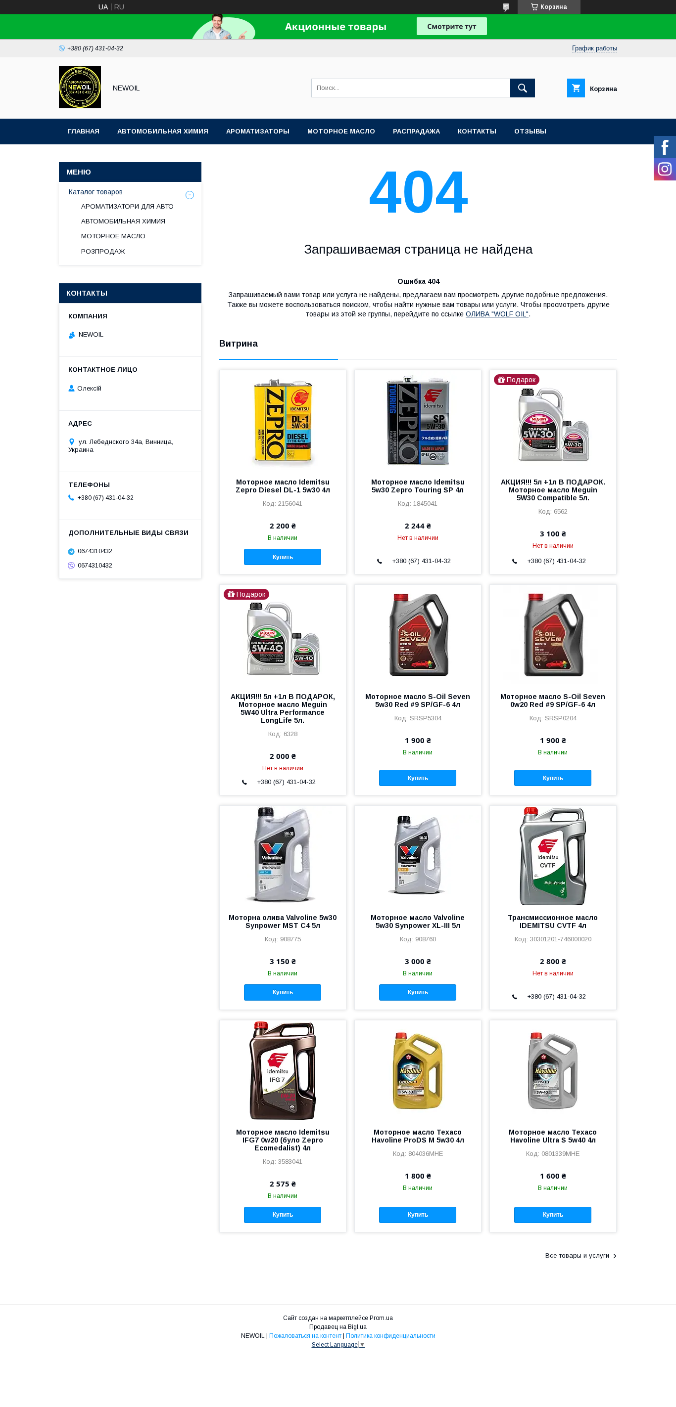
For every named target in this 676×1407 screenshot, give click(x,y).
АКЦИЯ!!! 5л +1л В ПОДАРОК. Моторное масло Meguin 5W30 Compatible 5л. (553, 490)
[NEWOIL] (80, 106)
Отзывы (530, 131)
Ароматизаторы (258, 131)
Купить (283, 557)
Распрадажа (416, 131)
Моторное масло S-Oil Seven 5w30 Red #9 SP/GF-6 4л (417, 700)
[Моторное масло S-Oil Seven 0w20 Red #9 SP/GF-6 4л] (553, 634)
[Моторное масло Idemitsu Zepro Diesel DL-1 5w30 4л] (283, 419)
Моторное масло (341, 131)
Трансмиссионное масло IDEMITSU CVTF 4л (553, 921)
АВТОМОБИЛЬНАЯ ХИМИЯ (123, 221)
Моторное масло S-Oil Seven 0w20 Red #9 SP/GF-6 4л (552, 700)
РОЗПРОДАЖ (103, 251)
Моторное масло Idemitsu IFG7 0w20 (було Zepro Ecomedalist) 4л (283, 1140)
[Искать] (522, 88)
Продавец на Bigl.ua (338, 1326)
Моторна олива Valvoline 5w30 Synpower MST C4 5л (283, 921)
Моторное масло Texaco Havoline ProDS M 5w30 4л (418, 1136)
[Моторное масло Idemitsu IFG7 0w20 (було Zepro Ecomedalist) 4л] (283, 1069)
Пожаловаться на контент (305, 1335)
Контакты (477, 131)
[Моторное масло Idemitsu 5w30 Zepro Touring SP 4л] (418, 419)
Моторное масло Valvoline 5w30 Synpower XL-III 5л (418, 921)
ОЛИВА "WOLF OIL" (497, 314)
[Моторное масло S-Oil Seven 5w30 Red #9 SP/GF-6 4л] (418, 634)
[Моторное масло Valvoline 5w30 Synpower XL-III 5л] (418, 855)
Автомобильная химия (162, 131)
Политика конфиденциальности (390, 1335)
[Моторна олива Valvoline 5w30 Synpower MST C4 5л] (283, 855)
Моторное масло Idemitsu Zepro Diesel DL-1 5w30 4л (283, 486)
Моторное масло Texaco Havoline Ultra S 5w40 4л (553, 1136)
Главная (83, 131)
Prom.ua (381, 1318)
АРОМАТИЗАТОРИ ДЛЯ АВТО (127, 206)
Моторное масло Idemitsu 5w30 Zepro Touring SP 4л (418, 486)
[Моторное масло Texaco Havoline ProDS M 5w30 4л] (418, 1069)
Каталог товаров (96, 192)
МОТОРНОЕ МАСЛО (113, 236)
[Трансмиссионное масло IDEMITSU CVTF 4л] (553, 855)
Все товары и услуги (577, 1255)
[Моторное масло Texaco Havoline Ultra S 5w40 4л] (553, 1069)
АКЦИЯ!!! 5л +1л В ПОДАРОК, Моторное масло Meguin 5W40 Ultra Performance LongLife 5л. (283, 708)
